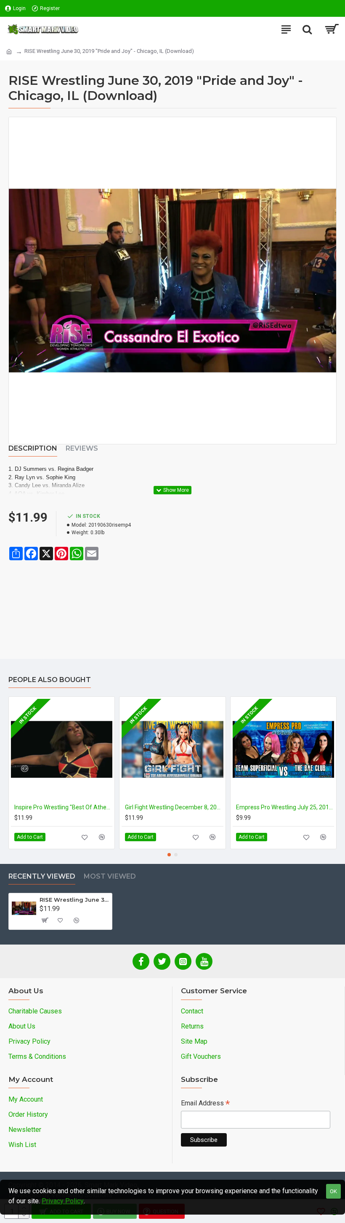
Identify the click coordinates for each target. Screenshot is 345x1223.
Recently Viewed (41, 876)
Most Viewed (110, 876)
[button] (169, 854)
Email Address (205, 1104)
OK (333, 1191)
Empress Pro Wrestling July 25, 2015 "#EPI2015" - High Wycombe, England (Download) (285, 807)
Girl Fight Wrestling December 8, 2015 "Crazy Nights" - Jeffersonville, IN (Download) (174, 807)
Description (32, 448)
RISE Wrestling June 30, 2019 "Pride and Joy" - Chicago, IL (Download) (74, 899)
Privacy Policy (63, 1201)
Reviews (82, 448)
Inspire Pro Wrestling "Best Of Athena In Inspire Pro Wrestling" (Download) (63, 807)
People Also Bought (49, 680)
